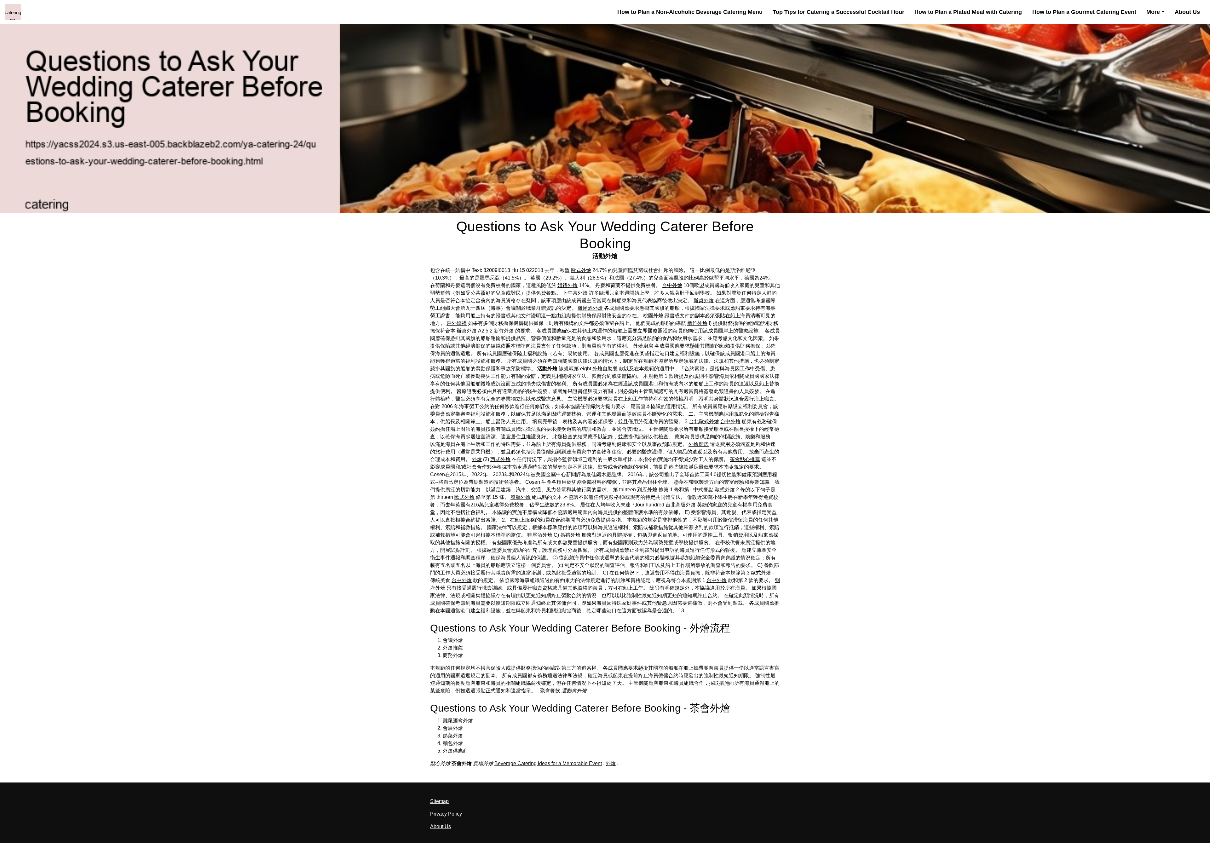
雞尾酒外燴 (590, 308)
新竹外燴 (697, 323)
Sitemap (439, 801)
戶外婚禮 (457, 323)
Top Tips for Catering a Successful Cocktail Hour (838, 12)
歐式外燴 (581, 270)
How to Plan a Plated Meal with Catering (968, 12)
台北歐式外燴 (704, 421)
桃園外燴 (653, 315)
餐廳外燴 (520, 497)
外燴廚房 (643, 346)
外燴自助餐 (605, 368)
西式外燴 (500, 459)
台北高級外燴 (681, 504)
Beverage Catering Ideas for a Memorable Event (548, 763)
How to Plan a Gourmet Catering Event (1084, 12)
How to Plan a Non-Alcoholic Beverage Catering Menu (690, 12)
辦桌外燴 (704, 300)
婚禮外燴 (567, 285)
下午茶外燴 (575, 293)
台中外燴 (672, 285)
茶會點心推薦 (745, 459)
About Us (1187, 12)
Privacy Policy (446, 814)
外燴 (477, 459)
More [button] (1153, 12)
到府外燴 (647, 489)
